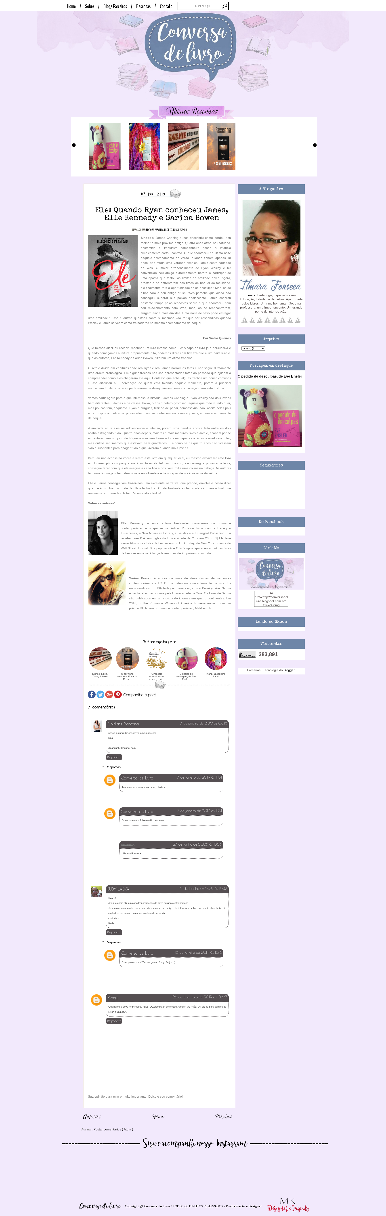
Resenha (182, 230)
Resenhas (143, 6)
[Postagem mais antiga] (224, 1121)
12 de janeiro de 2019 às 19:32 (203, 888)
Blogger (289, 670)
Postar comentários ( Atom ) (113, 1129)
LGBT (175, 230)
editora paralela (154, 230)
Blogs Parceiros (115, 6)
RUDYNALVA (118, 889)
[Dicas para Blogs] (271, 588)
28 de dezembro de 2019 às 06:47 (200, 997)
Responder (114, 757)
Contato (166, 6)
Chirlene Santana (123, 723)
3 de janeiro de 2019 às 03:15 (203, 723)
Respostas (113, 767)
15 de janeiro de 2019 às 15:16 (198, 952)
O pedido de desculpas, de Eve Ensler (270, 376)
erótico (168, 230)
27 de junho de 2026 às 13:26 (197, 844)
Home (71, 6)
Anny (112, 997)
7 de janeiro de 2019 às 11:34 (199, 777)
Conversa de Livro (137, 777)
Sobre (89, 6)
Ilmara (251, 295)
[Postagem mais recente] (92, 1121)
